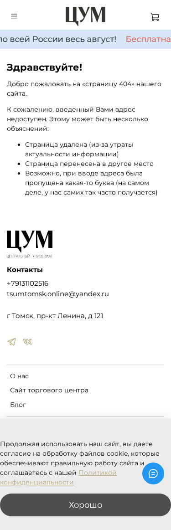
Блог (18, 405)
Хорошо (85, 504)
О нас (19, 376)
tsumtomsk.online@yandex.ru (58, 293)
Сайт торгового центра (49, 390)
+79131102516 (27, 283)
